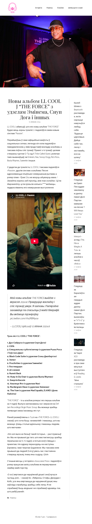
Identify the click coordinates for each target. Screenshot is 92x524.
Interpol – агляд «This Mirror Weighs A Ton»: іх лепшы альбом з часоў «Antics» (79, 250)
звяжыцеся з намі (75, 8)
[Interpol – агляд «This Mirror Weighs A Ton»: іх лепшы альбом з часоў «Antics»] (79, 231)
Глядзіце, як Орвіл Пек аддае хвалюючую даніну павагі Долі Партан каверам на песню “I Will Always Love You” (79, 197)
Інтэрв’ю (38, 8)
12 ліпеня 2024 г (41, 326)
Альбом (60, 8)
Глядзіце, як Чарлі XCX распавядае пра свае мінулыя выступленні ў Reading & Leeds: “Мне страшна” (79, 367)
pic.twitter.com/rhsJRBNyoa (24, 318)
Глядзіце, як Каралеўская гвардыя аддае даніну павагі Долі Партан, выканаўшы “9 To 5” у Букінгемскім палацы (79, 307)
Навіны (50, 8)
